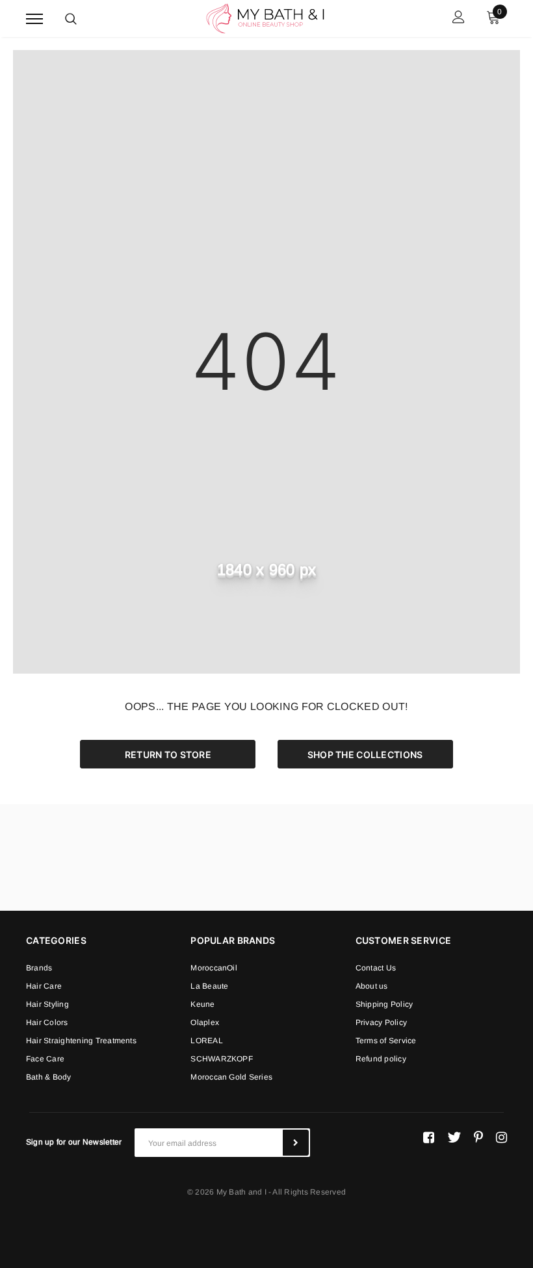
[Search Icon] (71, 19)
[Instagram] (501, 1137)
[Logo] (265, 17)
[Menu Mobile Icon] (34, 18)
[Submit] (296, 1143)
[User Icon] (458, 18)
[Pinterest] (478, 1137)
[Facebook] (428, 1137)
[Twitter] (454, 1137)
